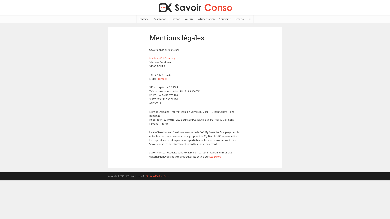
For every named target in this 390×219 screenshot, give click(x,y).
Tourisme (225, 19)
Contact (166, 176)
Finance (144, 19)
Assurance (159, 19)
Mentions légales (154, 176)
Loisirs (239, 19)
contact (162, 78)
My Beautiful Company (162, 58)
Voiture (188, 19)
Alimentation (206, 19)
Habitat (175, 19)
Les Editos (215, 156)
